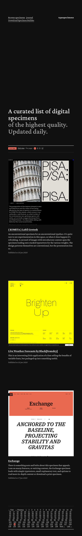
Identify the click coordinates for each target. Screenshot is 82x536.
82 (67, 518)
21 (29, 512)
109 (47, 522)
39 (33, 514)
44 (51, 514)
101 (10, 522)
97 (59, 520)
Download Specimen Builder (21, 20)
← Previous (19, 510)
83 (70, 518)
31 (67, 512)
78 (51, 518)
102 (15, 522)
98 (62, 520)
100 (70, 520)
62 (55, 516)
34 (14, 514)
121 (37, 524)
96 (55, 520)
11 (56, 510)
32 (70, 512)
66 (70, 516)
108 (43, 522)
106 (33, 522)
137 (47, 526)
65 (67, 516)
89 (28, 520)
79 (55, 518)
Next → (62, 526)
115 (10, 524)
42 (44, 514)
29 (59, 512)
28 (55, 512)
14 (67, 510)
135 (37, 526)
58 (40, 516)
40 (36, 514)
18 (17, 512)
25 (44, 512)
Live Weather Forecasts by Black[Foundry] (33, 351)
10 (52, 510)
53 (21, 516)
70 (21, 518)
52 (17, 516)
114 (70, 522)
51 (14, 516)
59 (44, 516)
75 (40, 518)
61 (51, 516)
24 (40, 512)
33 (10, 514)
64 (63, 516)
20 (25, 512)
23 (36, 512)
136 (42, 526)
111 (56, 522)
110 (52, 522)
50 (10, 516)
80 (59, 518)
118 (23, 524)
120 (32, 524)
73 (33, 518)
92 (40, 520)
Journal (29, 17)
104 (24, 522)
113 (65, 522)
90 (32, 520)
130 (14, 526)
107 (38, 522)
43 (48, 514)
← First (11, 510)
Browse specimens (16, 17)
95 (51, 520)
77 (48, 518)
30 (63, 512)
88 (25, 520)
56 (33, 516)
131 (19, 526)
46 (59, 514)
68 (14, 518)
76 (44, 518)
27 (51, 512)
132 (23, 526)
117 (19, 524)
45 (55, 514)
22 (33, 512)
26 (48, 512)
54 (25, 516)
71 (25, 518)
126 (60, 524)
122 (42, 524)
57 (36, 516)
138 (51, 526)
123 (46, 524)
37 (25, 514)
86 (17, 520)
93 (43, 520)
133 (28, 526)
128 (70, 524)
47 (63, 514)
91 (36, 520)
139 (56, 526)
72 (29, 518)
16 (10, 512)
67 (10, 518)
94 (47, 520)
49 (70, 514)
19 (21, 512)
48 (67, 514)
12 (42, 148)
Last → (69, 526)
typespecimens (66, 17)
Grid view (21, 148)
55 (29, 516)
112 (61, 522)
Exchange (14, 460)
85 (13, 520)
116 (15, 524)
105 (29, 522)
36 (21, 514)
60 (48, 516)
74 (36, 518)
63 (59, 516)
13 (63, 510)
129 (9, 526)
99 (66, 520)
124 (51, 524)
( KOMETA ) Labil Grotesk (23, 229)
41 (40, 514)
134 (33, 526)
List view (12, 148)
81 (63, 518)
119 (28, 524)
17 (14, 512)
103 (19, 522)
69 (17, 518)
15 (71, 510)
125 (56, 524)
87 (21, 520)
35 (17, 514)
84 (9, 520)
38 (29, 514)
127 (65, 524)
